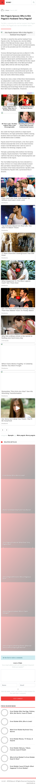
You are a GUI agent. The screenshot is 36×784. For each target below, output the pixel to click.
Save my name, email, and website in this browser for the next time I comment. (18, 692)
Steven (7, 10)
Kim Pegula (21, 435)
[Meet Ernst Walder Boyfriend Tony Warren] (18, 496)
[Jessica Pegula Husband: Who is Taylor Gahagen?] (18, 599)
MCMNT (8, 2)
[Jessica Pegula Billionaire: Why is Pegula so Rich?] (18, 565)
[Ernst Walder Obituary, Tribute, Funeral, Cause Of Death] (4, 749)
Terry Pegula (31, 435)
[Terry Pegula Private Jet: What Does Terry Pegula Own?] (18, 530)
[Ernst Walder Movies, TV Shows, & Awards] (4, 740)
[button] (3, 548)
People (11, 435)
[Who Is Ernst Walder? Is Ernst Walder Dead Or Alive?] (4, 758)
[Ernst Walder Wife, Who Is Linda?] (18, 462)
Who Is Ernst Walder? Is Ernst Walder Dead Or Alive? (22, 758)
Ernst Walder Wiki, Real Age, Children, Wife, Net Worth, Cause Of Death (22, 712)
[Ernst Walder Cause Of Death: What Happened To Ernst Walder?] (4, 767)
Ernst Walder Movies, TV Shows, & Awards (21, 740)
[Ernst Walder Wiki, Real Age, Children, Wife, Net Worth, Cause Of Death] (4, 712)
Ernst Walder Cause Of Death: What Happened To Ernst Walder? (22, 767)
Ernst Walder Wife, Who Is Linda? (21, 721)
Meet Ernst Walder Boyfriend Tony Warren (21, 730)
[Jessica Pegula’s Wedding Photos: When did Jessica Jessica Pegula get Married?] (18, 634)
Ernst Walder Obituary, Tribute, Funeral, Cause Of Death (20, 749)
